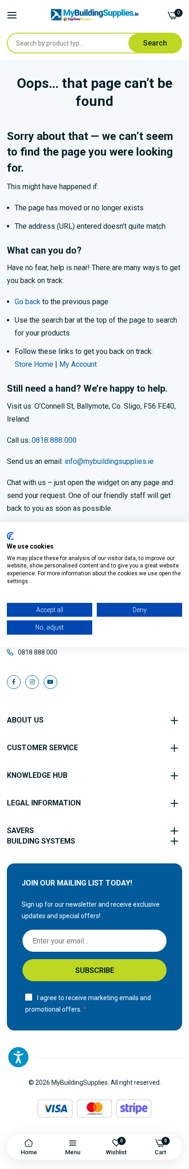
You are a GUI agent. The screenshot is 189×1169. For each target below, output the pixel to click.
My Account (78, 364)
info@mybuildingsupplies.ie (109, 461)
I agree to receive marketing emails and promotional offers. (88, 1003)
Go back (27, 301)
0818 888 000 (54, 440)
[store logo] (95, 15)
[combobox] (68, 43)
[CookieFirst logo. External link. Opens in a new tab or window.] (10, 536)
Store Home (34, 364)
